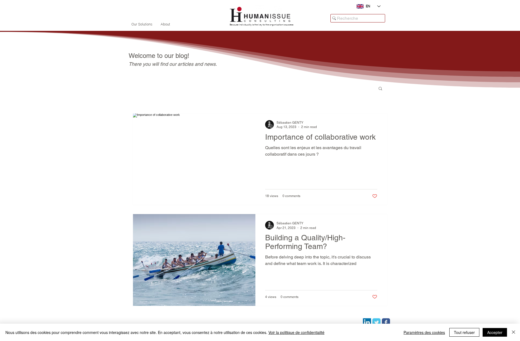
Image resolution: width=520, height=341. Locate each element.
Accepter (494, 332)
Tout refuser (464, 332)
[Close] (513, 332)
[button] (380, 89)
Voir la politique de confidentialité (296, 332)
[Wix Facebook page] (386, 322)
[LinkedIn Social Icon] (367, 322)
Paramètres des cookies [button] (424, 332)
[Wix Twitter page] (376, 322)
